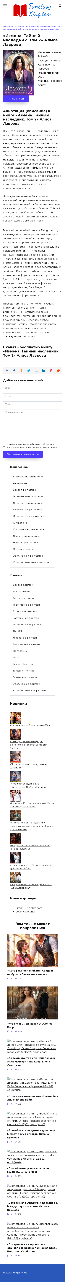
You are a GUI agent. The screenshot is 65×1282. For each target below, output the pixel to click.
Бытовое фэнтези (23, 598)
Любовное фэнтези (50, 27)
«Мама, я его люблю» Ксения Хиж (30, 725)
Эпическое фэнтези (25, 677)
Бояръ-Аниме (21, 591)
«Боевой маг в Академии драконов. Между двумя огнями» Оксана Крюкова (31, 1134)
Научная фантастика (25, 542)
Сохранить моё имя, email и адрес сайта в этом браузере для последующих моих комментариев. (31, 445)
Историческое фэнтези (27, 624)
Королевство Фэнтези (15, 27)
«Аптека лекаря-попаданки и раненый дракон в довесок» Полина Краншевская (32, 826)
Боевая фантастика (25, 489)
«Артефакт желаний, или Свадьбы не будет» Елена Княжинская (30, 972)
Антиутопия (20, 483)
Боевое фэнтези (23, 584)
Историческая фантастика (29, 516)
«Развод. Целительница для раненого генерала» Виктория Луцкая (28, 745)
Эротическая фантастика (28, 555)
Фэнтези (33, 27)
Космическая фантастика (28, 529)
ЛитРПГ (18, 631)
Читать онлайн (16, 98)
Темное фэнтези (23, 664)
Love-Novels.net (25, 911)
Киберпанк (20, 522)
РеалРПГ (18, 657)
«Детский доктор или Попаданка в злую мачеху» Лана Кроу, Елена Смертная (31, 1062)
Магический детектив (26, 644)
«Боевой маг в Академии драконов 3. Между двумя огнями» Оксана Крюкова (32, 1206)
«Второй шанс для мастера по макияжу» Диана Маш (28, 1170)
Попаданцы (20, 650)
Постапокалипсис (24, 549)
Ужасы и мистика (23, 670)
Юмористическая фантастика (31, 562)
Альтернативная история (28, 476)
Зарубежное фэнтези (26, 617)
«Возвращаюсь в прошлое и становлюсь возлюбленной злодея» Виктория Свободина (32, 1248)
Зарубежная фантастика (27, 509)
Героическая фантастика (28, 496)
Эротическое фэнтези (26, 683)
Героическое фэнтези (26, 604)
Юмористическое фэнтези (29, 690)
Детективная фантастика (28, 503)
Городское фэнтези (25, 611)
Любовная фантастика (26, 536)
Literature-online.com (29, 908)
